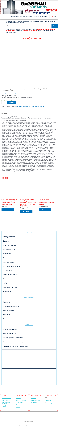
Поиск (54, 26)
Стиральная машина (10, 275)
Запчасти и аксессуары (11, 306)
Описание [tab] (4, 113)
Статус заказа (36, 16)
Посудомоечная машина (11, 266)
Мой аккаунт (33, 398)
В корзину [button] (8, 209)
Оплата (5, 319)
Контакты (6, 302)
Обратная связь (28, 16)
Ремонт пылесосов (9, 333)
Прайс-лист (22, 16)
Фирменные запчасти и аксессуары (15, 346)
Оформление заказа (35, 400)
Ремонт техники (8, 310)
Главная (4, 89)
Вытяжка (6, 241)
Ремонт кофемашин (10, 329)
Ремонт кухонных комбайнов (13, 337)
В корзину (12, 102)
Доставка (6, 314)
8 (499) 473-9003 (47, 400)
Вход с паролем (43, 16)
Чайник (5, 283)
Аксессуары (7, 291)
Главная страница (15, 16)
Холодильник (7, 270)
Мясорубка (7, 253)
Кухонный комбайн (9, 249)
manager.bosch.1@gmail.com (50, 403)
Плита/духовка (8, 262)
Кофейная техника (9, 245)
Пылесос (6, 279)
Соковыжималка (9, 258)
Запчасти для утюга (10, 287)
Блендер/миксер (9, 237)
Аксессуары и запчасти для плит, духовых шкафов (20, 89)
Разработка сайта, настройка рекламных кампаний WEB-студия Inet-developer (29, 425)
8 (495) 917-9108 (32, 38)
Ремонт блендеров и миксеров (14, 342)
